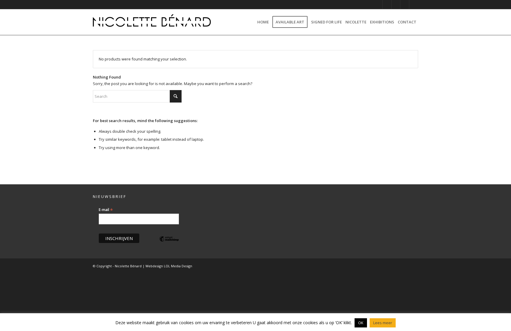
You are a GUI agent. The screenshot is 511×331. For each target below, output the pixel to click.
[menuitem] (263, 22)
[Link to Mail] (413, 4)
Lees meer (382, 322)
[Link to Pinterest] (387, 4)
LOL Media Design (178, 266)
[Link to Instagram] (378, 4)
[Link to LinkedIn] (404, 4)
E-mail (106, 210)
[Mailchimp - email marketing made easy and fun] (169, 243)
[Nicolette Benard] (152, 22)
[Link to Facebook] (396, 4)
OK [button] (360, 322)
